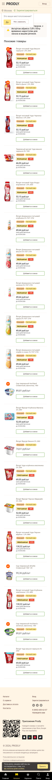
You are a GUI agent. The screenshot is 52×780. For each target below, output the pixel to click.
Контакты (7, 708)
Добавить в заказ (30, 73)
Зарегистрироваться (27, 10)
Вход (44, 4)
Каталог (6, 696)
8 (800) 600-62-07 (39, 710)
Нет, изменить (20, 22)
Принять (42, 766)
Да (7, 22)
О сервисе (7, 700)
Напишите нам (38, 713)
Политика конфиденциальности (14, 760)
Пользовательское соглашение (14, 757)
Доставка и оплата (10, 704)
